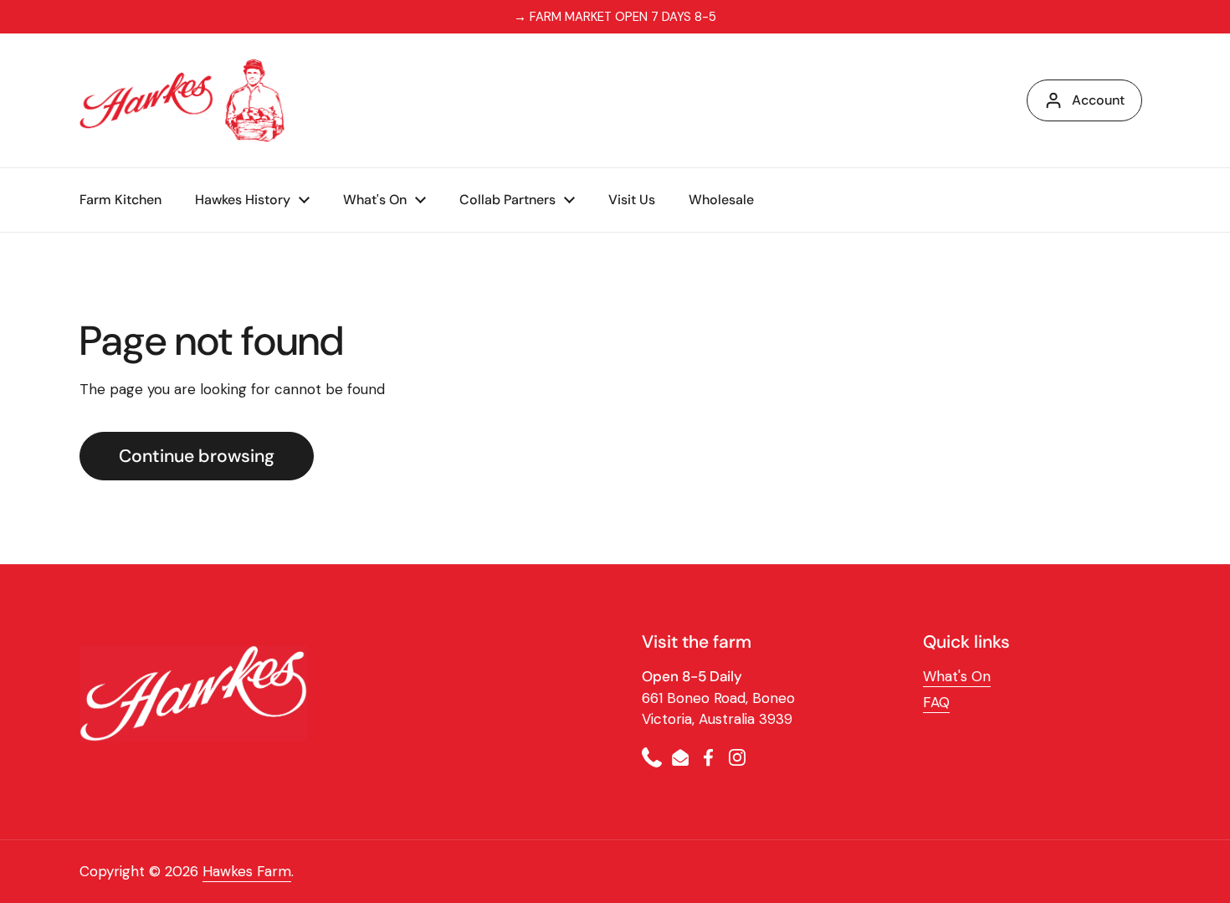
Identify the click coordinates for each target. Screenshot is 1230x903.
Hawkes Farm (246, 871)
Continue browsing (196, 456)
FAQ (936, 702)
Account (1098, 100)
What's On (957, 676)
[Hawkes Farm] (181, 100)
